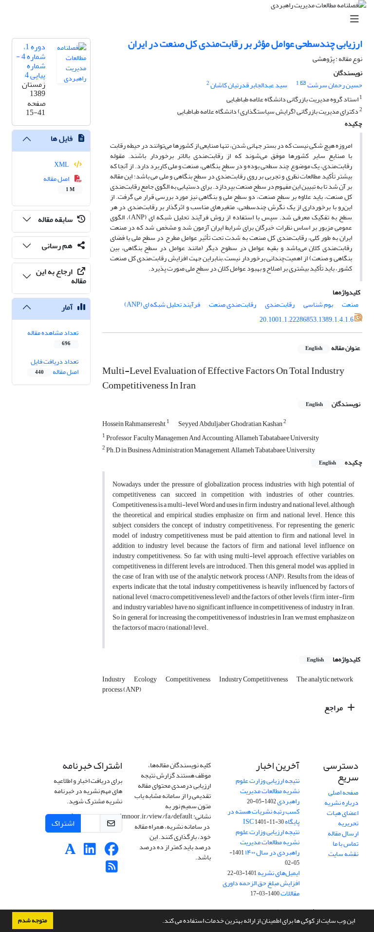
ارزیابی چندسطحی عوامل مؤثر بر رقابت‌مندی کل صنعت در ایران (245, 43)
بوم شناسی (318, 304)
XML (62, 164)
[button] (159, 921)
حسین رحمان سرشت (334, 85)
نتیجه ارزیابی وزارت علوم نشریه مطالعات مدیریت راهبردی (267, 791)
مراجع (334, 707)
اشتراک (63, 823)
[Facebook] (111, 851)
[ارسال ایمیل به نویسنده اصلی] (303, 83)
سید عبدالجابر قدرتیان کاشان (248, 85)
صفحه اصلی (343, 792)
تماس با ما (345, 843)
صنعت (350, 304)
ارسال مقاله (343, 833)
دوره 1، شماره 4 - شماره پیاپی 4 (30, 60)
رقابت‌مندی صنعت (232, 304)
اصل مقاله (59, 183)
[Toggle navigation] (190, 19)
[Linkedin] (89, 851)
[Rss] (111, 869)
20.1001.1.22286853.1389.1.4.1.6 (307, 319)
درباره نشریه (341, 802)
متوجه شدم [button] (32, 920)
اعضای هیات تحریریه (342, 818)
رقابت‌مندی (280, 304)
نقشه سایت (343, 853)
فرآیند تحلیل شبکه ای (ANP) (162, 304)
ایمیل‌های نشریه (278, 872)
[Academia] (70, 851)
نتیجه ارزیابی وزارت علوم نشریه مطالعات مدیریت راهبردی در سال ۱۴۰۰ (267, 842)
